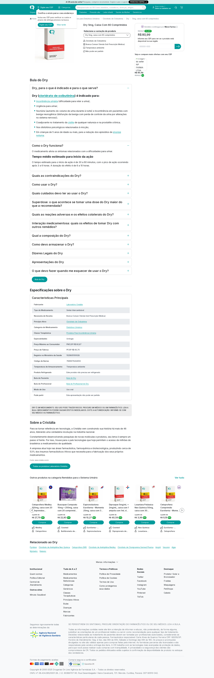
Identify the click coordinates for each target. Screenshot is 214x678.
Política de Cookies (108, 578)
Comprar (42, 522)
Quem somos (36, 574)
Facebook (142, 581)
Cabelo (167, 593)
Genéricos (137, 12)
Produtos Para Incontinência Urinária (81, 333)
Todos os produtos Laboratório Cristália (50, 466)
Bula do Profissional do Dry (78, 384)
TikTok (140, 597)
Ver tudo (179, 477)
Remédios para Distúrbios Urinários (85, 19)
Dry (127, 19)
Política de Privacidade (109, 574)
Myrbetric (34, 551)
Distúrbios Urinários (74, 327)
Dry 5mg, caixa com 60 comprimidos (100, 35)
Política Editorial (37, 578)
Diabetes (83, 12)
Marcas (66, 611)
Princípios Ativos (71, 599)
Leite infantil (108, 12)
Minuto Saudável (38, 595)
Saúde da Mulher (123, 12)
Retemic (43, 551)
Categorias (68, 585)
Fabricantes (68, 615)
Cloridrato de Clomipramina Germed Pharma (135, 547)
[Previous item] (32, 510)
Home (34, 19)
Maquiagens (169, 585)
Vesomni (166, 547)
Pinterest (141, 593)
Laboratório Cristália (75, 304)
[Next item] (182, 510)
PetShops (168, 589)
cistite (71, 122)
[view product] (42, 494)
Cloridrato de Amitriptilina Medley (102, 547)
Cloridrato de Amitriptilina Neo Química (54, 547)
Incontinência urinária (47, 101)
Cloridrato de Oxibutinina (113, 19)
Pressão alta (95, 12)
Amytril (158, 547)
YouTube (141, 589)
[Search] (143, 7)
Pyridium (33, 547)
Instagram (142, 585)
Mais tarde (61, 25)
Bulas (65, 603)
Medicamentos (70, 574)
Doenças (67, 607)
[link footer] (74, 664)
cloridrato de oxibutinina (57, 95)
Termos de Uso (106, 582)
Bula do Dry (39, 279)
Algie (174, 547)
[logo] (32, 7)
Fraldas (167, 581)
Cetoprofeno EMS (79, 547)
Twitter (140, 577)
